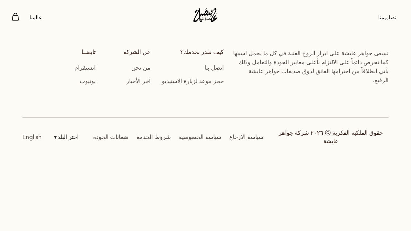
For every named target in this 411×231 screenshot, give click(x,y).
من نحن (141, 67)
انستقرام (85, 67)
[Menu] (15, 18)
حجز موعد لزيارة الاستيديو (193, 81)
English (32, 137)
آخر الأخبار (138, 81)
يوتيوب (88, 81)
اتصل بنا (214, 67)
